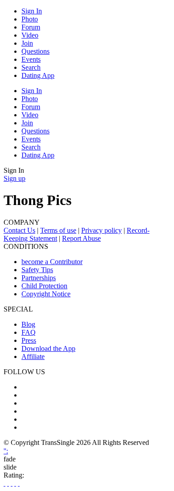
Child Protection (44, 286)
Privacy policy (101, 230)
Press (28, 340)
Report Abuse (81, 238)
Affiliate (33, 356)
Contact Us (19, 230)
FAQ (28, 332)
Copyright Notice (45, 294)
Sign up (14, 178)
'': (6, 451)
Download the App (48, 348)
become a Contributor (52, 261)
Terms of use (58, 230)
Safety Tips (37, 269)
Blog (28, 324)
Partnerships (38, 278)
